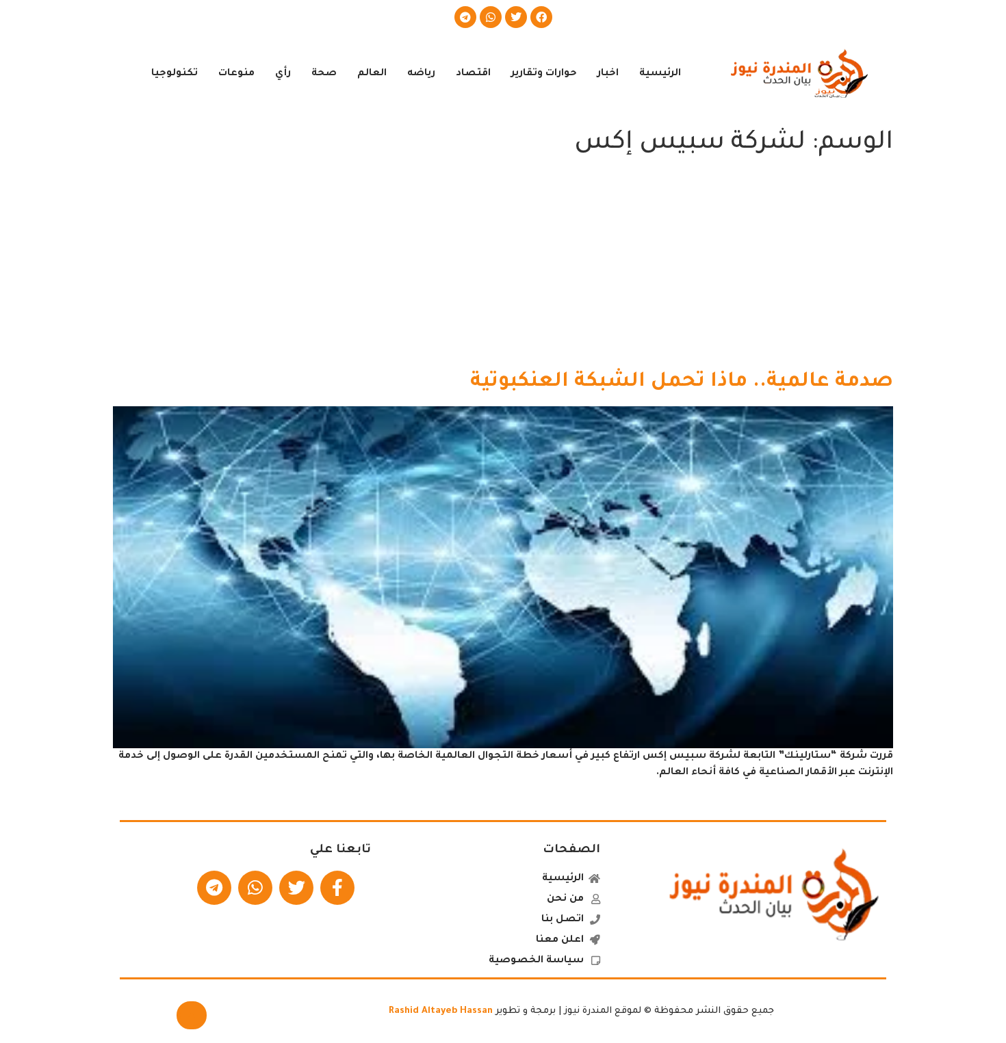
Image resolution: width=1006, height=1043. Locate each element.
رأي (283, 73)
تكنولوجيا (174, 73)
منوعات (236, 73)
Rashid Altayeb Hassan (441, 1011)
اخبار (608, 73)
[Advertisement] (503, 266)
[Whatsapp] (491, 17)
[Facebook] (541, 17)
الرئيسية (660, 73)
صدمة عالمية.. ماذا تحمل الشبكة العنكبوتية (681, 382)
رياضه (421, 73)
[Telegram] (465, 17)
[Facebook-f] (337, 888)
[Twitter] (516, 17)
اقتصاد (473, 73)
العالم (372, 73)
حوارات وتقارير (544, 73)
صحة (324, 73)
